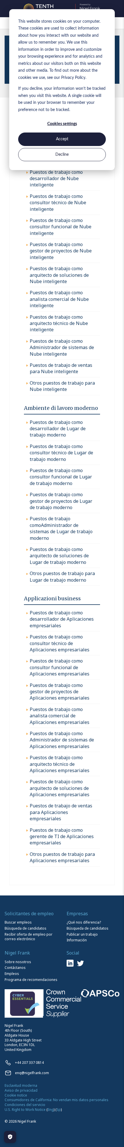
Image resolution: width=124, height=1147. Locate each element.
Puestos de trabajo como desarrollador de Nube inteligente (56, 178)
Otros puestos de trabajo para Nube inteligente (62, 386)
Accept (62, 139)
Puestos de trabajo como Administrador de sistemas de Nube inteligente (62, 347)
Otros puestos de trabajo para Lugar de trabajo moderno (62, 576)
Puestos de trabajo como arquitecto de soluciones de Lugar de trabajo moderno (59, 555)
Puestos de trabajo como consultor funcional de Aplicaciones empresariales (59, 667)
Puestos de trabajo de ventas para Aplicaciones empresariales (61, 812)
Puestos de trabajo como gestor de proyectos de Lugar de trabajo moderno (61, 501)
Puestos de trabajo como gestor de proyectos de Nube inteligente (61, 250)
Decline (62, 155)
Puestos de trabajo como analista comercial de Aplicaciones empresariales (59, 715)
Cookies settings (62, 124)
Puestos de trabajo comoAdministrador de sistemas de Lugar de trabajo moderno (61, 528)
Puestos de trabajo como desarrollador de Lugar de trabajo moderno (58, 428)
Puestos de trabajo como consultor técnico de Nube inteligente (58, 202)
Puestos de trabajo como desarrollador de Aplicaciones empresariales (62, 619)
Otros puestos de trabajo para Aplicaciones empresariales (62, 857)
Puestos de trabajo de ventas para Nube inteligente (61, 368)
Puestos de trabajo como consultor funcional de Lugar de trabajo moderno (61, 476)
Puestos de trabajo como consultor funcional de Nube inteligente (60, 226)
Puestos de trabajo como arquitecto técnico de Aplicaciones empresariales (59, 764)
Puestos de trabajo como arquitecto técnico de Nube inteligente (59, 323)
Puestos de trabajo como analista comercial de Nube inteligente (59, 299)
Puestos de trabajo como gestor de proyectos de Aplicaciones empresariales (59, 691)
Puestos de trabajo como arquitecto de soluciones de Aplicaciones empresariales (59, 788)
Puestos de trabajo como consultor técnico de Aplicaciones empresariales (59, 643)
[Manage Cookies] (10, 1137)
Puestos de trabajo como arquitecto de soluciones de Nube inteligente (59, 275)
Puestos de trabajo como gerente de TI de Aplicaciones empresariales (62, 836)
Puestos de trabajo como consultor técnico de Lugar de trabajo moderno (61, 452)
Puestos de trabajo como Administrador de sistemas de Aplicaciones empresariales (62, 739)
